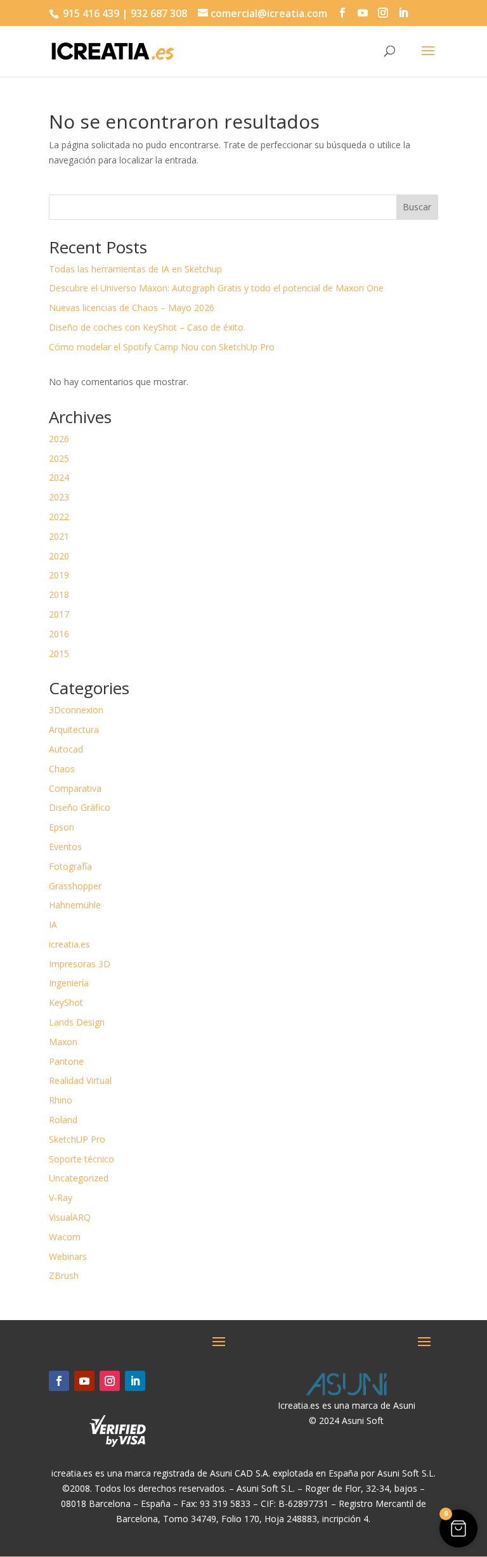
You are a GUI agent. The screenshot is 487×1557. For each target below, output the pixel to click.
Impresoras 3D (79, 964)
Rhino (60, 1100)
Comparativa (75, 788)
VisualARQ (70, 1217)
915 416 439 (89, 13)
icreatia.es (69, 944)
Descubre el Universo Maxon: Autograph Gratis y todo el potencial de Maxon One (216, 288)
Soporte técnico (81, 1159)
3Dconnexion (76, 710)
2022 (59, 517)
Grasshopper (75, 886)
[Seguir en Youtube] (84, 1381)
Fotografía (70, 866)
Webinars (68, 1256)
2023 (59, 497)
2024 (59, 477)
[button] (458, 1528)
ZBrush (64, 1275)
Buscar (417, 207)
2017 (59, 614)
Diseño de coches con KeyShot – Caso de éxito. (147, 327)
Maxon (63, 1042)
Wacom (65, 1237)
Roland (63, 1120)
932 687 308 (159, 13)
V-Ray (60, 1198)
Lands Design (77, 1022)
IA (53, 924)
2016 (59, 634)
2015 (59, 653)
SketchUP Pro (77, 1139)
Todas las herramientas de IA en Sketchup (135, 269)
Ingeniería (69, 983)
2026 (59, 439)
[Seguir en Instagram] (110, 1381)
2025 (59, 458)
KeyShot (66, 1002)
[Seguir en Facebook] (59, 1381)
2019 (59, 575)
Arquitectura (74, 729)
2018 (59, 594)
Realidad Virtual (80, 1080)
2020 (59, 556)
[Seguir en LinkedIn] (135, 1381)
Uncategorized (78, 1178)
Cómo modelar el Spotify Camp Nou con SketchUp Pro (162, 347)
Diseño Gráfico (79, 807)
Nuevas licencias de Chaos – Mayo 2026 (131, 308)
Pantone (66, 1061)
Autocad (66, 749)
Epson (61, 827)
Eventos (65, 847)
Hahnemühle (75, 905)
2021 (59, 536)
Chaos (62, 769)
